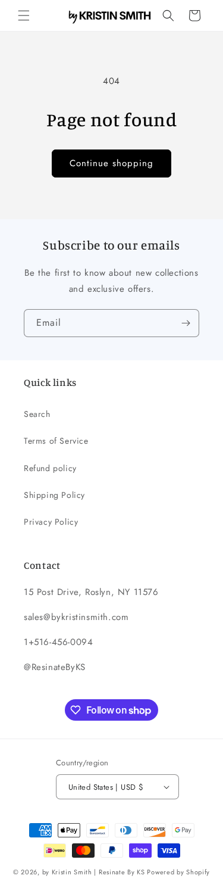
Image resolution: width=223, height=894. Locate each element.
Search (37, 414)
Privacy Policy (51, 522)
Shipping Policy (54, 495)
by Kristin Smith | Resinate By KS (93, 872)
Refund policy (50, 468)
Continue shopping (111, 163)
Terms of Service (56, 441)
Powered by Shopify (178, 872)
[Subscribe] (185, 323)
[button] (24, 15)
